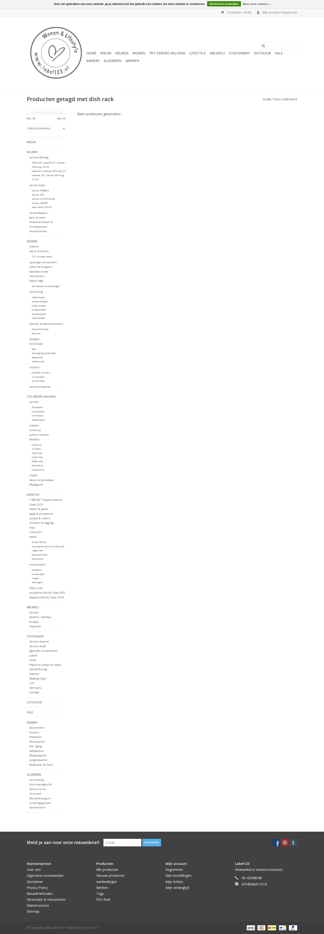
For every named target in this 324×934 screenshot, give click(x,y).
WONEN (138, 53)
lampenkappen (40, 301)
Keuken (34, 732)
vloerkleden (37, 276)
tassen (33, 536)
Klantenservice (38, 905)
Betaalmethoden (40, 893)
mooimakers (37, 564)
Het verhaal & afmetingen (46, 286)
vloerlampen (38, 318)
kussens (34, 246)
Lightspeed (90, 928)
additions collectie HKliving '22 (49, 171)
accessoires (38, 558)
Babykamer (36, 751)
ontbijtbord (38, 411)
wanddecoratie (38, 271)
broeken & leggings (41, 522)
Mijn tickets (174, 881)
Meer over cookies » (256, 4)
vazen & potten (39, 251)
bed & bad (36, 343)
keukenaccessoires (41, 222)
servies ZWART (40, 203)
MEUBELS (217, 53)
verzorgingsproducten (44, 353)
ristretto (36, 448)
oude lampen (39, 305)
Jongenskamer (38, 760)
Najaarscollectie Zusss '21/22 (46, 597)
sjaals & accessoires (41, 513)
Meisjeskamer (38, 755)
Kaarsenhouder (40, 329)
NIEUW (105, 53)
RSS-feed (103, 899)
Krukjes (34, 621)
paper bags (36, 280)
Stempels (35, 687)
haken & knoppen (40, 267)
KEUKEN (121, 53)
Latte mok (37, 457)
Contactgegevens (40, 803)
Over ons (34, 869)
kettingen (37, 582)
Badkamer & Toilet (41, 764)
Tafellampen (38, 297)
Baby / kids (35, 588)
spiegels (34, 339)
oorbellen (37, 569)
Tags (277, 99)
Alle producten (107, 869)
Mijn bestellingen (178, 875)
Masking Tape (37, 678)
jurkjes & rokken (39, 518)
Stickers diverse (39, 641)
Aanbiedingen (106, 881)
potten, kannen (39, 434)
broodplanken (38, 226)
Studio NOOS (39, 542)
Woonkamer (37, 741)
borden (34, 402)
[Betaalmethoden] (250, 927)
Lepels (33, 475)
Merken (132, 60)
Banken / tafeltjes (40, 617)
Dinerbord (37, 415)
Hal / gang (35, 746)
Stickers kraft (37, 646)
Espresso (37, 444)
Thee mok (37, 453)
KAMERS (93, 60)
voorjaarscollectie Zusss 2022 (47, 592)
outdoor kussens (41, 372)
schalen (34, 425)
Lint (31, 683)
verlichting (36, 291)
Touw (32, 660)
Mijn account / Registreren (279, 12)
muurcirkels (38, 380)
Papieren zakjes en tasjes (45, 664)
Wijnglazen (36, 484)
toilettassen (38, 361)
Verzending (36, 780)
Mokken (34, 439)
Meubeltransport (40, 798)
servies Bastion (38, 213)
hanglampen (39, 309)
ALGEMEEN (112, 60)
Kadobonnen (37, 807)
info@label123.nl (254, 884)
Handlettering (38, 669)
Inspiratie (35, 626)
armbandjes (38, 574)
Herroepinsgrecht (40, 784)
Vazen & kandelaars (41, 480)
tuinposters (38, 376)
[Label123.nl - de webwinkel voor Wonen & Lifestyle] (56, 53)
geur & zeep (37, 217)
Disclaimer (35, 881)
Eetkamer (35, 737)
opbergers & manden (43, 262)
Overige (34, 692)
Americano (37, 465)
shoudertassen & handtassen (48, 546)
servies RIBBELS (40, 190)
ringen (35, 578)
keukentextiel (38, 231)
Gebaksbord (38, 419)
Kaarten (34, 673)
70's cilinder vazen (42, 256)
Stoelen (34, 612)
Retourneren (37, 789)
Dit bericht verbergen (224, 4)
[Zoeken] (261, 46)
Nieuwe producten (110, 875)
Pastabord (37, 407)
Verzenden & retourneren (46, 899)
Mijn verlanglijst (178, 887)
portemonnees (40, 554)
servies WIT (38, 194)
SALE (279, 53)
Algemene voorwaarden (45, 875)
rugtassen (37, 550)
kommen (35, 430)
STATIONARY (239, 53)
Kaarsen (36, 333)
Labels (33, 655)
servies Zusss (37, 185)
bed (34, 349)
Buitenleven (37, 727)
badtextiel (37, 357)
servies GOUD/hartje (43, 198)
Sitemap (33, 911)
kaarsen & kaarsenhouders (46, 323)
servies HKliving (38, 157)
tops (32, 527)
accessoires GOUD (42, 207)
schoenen (35, 532)
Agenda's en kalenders (43, 650)
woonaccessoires (39, 386)
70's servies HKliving (167, 53)
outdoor (34, 367)
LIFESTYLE (197, 53)
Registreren (174, 869)
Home (91, 53)
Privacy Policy (37, 887)
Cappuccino (38, 469)
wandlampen (39, 314)
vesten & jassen (38, 509)
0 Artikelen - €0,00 (239, 12)
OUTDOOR (262, 53)
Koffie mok (37, 461)
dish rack (290, 99)
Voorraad (35, 793)
